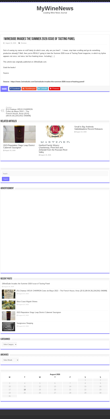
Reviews (24, 43)
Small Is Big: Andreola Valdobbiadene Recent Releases (88, 128)
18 (25, 390)
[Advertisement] (55, 22)
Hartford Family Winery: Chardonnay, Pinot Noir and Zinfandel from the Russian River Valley (53, 148)
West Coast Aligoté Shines (27, 302)
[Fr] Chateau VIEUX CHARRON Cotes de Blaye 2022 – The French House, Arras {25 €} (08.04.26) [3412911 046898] (19, 112)
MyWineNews (55, 8)
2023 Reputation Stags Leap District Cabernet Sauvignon (19, 146)
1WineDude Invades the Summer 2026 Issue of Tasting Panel (26, 284)
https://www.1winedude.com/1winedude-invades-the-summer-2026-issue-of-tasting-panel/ (47, 82)
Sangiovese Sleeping (25, 323)
